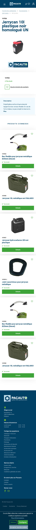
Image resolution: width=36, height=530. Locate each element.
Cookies (5, 506)
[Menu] (4, 3)
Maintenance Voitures (10, 446)
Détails (18, 166)
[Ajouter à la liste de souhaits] (32, 134)
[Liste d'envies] (28, 3)
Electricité (6, 435)
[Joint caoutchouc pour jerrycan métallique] (18, 267)
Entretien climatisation (10, 457)
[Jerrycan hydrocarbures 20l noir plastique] (18, 225)
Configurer (23, 522)
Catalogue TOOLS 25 (10, 433)
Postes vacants (8, 484)
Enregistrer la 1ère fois (10, 467)
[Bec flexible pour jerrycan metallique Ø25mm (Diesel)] (18, 142)
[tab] (17, 106)
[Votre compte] (33, 4)
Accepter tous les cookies (18, 527)
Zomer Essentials (9, 455)
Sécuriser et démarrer (10, 452)
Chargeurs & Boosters (10, 438)
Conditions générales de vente (12, 471)
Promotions (7, 440)
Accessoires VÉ (8, 450)
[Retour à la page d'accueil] (15, 3)
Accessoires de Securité (10, 444)
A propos (6, 480)
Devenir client (7, 465)
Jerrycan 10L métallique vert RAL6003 (18, 198)
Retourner (6, 469)
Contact (6, 482)
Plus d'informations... (18, 518)
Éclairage (6, 442)
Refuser (13, 522)
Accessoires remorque (10, 448)
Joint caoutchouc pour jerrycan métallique (15, 283)
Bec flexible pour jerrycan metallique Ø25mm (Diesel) (17, 157)
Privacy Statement (22, 506)
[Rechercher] (25, 3)
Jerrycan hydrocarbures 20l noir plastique (15, 241)
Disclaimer (12, 506)
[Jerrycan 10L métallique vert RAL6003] (18, 183)
